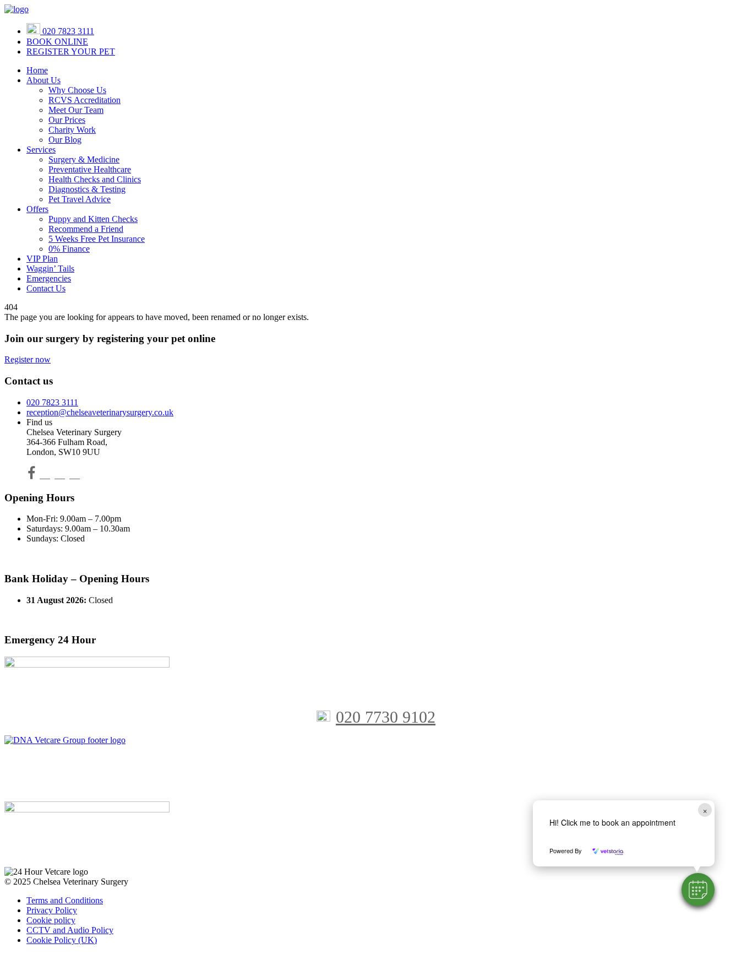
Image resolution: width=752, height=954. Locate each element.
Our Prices (66, 119)
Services (41, 149)
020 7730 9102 (385, 717)
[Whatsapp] (74, 475)
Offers (37, 209)
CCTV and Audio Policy (69, 930)
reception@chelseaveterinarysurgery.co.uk (99, 412)
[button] (698, 889)
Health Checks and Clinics (94, 179)
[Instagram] (60, 475)
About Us (43, 80)
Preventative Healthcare (89, 169)
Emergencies (48, 278)
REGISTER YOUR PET (70, 51)
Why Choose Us (77, 90)
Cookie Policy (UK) (61, 940)
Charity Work (72, 129)
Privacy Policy (51, 910)
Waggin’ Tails (50, 268)
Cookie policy (50, 920)
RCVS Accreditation (84, 100)
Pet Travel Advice (79, 199)
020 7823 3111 (67, 31)
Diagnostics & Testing (87, 189)
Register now (27, 359)
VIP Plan (42, 258)
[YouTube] (45, 475)
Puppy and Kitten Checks (93, 219)
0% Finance (69, 248)
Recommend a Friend (85, 229)
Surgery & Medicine (83, 159)
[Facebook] (31, 475)
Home (37, 70)
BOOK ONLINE (57, 41)
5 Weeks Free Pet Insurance (96, 238)
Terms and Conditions (64, 900)
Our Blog (64, 139)
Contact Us (46, 288)
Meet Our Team (75, 110)
